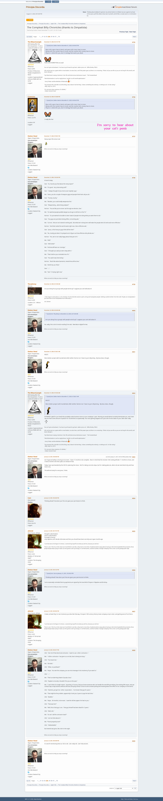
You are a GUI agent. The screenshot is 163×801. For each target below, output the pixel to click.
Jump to (112, 788)
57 (55, 36)
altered (30, 531)
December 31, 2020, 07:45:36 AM (52, 393)
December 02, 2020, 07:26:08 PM (52, 96)
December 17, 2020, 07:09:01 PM (52, 136)
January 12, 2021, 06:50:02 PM (51, 611)
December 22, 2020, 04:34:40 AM (52, 310)
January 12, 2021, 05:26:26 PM (51, 498)
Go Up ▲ (136, 799)
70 (59, 36)
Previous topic (123, 32)
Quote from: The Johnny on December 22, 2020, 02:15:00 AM (62, 314)
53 (46, 36)
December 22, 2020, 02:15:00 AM (52, 284)
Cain (29, 498)
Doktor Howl (32, 136)
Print (134, 36)
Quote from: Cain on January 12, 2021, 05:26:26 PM (60, 573)
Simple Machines (38, 799)
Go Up (28, 781)
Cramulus (31, 97)
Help (122, 799)
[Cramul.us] (28, 120)
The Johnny (32, 284)
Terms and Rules (128, 799)
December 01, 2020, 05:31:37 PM (52, 42)
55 (51, 36)
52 (44, 36)
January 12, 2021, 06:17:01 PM (51, 531)
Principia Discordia (35, 7)
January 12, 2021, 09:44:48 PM (51, 740)
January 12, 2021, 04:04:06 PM (51, 456)
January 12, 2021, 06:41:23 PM (51, 569)
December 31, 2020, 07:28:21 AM (52, 351)
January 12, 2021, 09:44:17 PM (51, 650)
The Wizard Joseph (34, 42)
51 (42, 36)
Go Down (29, 36)
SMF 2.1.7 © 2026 (29, 799)
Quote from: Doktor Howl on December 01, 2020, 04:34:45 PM (63, 45)
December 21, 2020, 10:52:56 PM (52, 177)
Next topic (132, 32)
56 (53, 36)
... (41, 36)
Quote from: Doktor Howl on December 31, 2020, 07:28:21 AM (63, 396)
